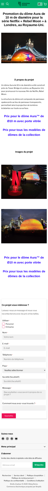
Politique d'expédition (35, 475)
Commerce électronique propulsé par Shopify (24, 487)
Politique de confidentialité (14, 481)
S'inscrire (39, 465)
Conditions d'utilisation (35, 481)
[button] (40, 4)
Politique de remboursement (23, 478)
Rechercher (6, 475)
